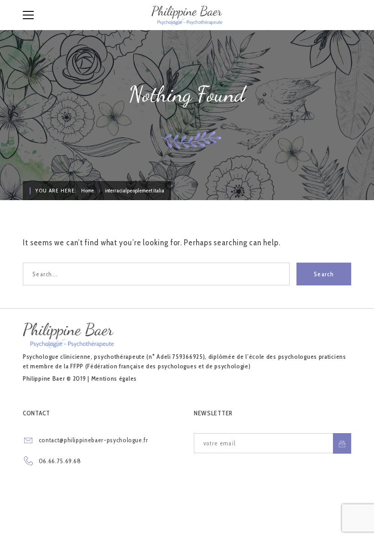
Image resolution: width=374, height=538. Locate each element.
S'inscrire (342, 443)
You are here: (56, 190)
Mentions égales (114, 378)
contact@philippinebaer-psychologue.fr (93, 440)
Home (87, 190)
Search (324, 274)
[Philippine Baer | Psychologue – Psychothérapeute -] (187, 15)
